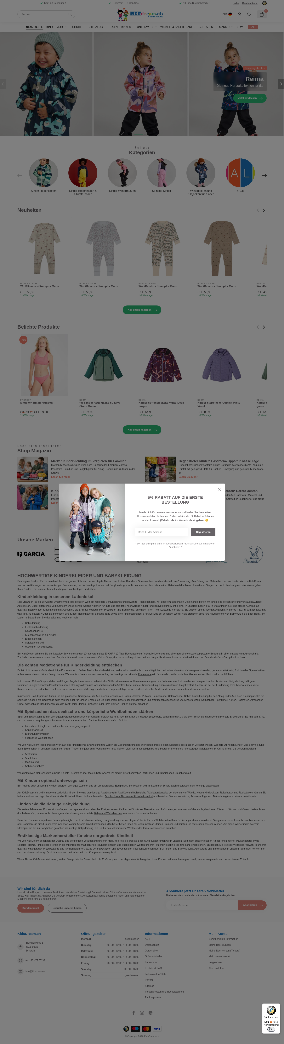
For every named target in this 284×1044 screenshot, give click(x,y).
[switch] (271, 1029)
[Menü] (277, 1006)
